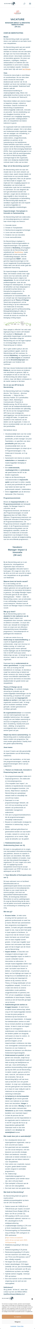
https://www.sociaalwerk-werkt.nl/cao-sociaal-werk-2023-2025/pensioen (16, 1240)
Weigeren (17, 1322)
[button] (32, 1299)
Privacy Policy (20, 1326)
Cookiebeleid (13, 1326)
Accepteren (17, 1317)
